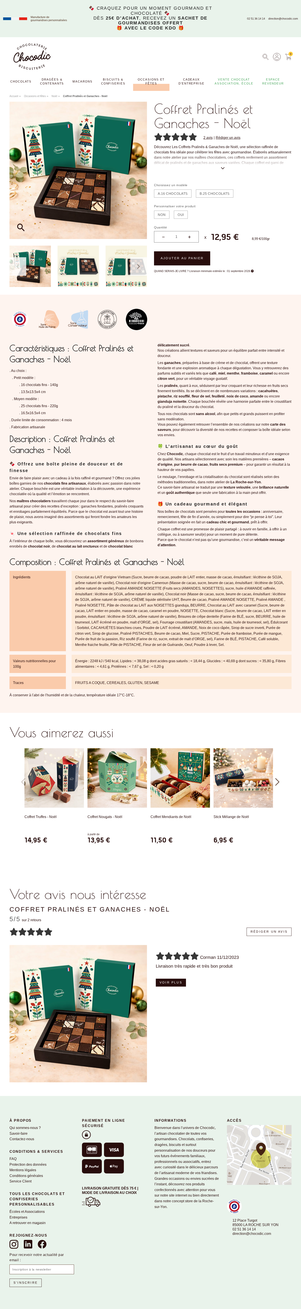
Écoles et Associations (27, 1211)
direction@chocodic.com (283, 18)
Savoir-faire (18, 1133)
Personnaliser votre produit (174, 206)
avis (208, 138)
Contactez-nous (21, 1139)
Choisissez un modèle (171, 185)
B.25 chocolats (215, 193)
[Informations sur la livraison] (91, 1201)
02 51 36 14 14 (256, 18)
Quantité (160, 227)
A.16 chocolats (173, 193)
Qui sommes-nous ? (25, 1128)
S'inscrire (25, 1282)
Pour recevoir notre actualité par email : (36, 1257)
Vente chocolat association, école (234, 81)
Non (162, 215)
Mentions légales (22, 1170)
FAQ (13, 1159)
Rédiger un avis (228, 138)
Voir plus (171, 982)
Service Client (20, 1181)
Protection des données (27, 1164)
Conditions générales (26, 1176)
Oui (181, 215)
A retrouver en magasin (27, 1223)
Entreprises (18, 1217)
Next (138, 266)
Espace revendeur (273, 81)
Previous (17, 266)
